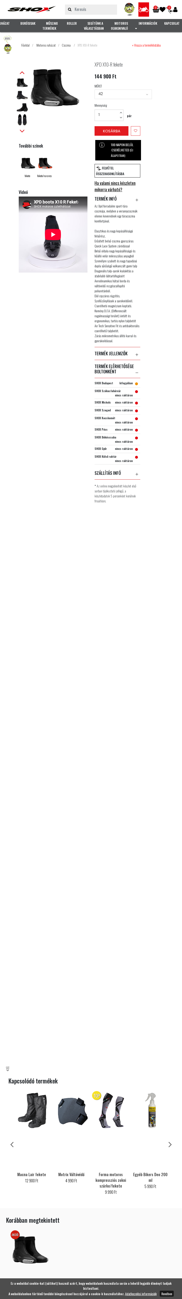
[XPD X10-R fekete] (32, 9)
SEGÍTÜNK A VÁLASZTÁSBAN (94, 26)
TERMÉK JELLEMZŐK (111, 353)
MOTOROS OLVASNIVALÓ (119, 26)
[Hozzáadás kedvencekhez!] (135, 131)
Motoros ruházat (46, 45)
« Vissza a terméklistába (146, 45)
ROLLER (72, 23)
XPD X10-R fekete (87, 45)
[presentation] (11, 1143)
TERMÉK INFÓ (106, 199)
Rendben (166, 1293)
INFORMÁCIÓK (148, 23)
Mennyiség (101, 105)
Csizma (66, 45)
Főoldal (25, 45)
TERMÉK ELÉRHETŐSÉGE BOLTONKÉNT (114, 369)
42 (100, 93)
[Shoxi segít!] (129, 9)
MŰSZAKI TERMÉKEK (50, 26)
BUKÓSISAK (27, 23)
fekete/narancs (44, 176)
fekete (27, 176)
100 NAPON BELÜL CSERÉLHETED (122, 150)
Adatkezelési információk (141, 1293)
